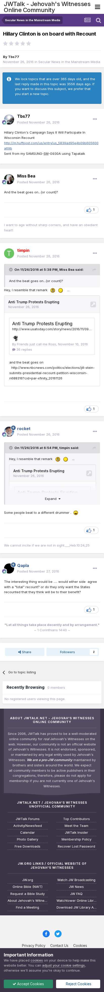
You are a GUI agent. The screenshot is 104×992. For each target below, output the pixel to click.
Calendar (27, 832)
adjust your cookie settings (63, 965)
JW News (76, 887)
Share (26, 652)
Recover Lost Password (76, 846)
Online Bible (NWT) (27, 887)
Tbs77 (13, 57)
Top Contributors (76, 819)
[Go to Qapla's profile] (9, 568)
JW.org (27, 880)
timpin (64, 448)
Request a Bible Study (27, 894)
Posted (38, 122)
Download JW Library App (77, 907)
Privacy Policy (33, 945)
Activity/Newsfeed (27, 826)
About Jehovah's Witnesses (28, 901)
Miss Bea (66, 269)
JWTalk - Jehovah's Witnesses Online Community (47, 7)
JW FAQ (76, 894)
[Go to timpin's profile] (9, 253)
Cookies (80, 945)
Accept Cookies (30, 984)
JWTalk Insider (76, 832)
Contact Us (59, 945)
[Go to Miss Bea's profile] (9, 179)
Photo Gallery (27, 839)
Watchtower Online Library (77, 901)
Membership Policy (76, 839)
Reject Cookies (78, 984)
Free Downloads (27, 846)
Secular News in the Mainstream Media (69, 62)
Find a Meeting (27, 907)
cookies (37, 960)
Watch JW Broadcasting (76, 880)
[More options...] (95, 119)
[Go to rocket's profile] (9, 432)
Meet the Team (76, 826)
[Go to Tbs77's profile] (9, 119)
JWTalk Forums (28, 819)
